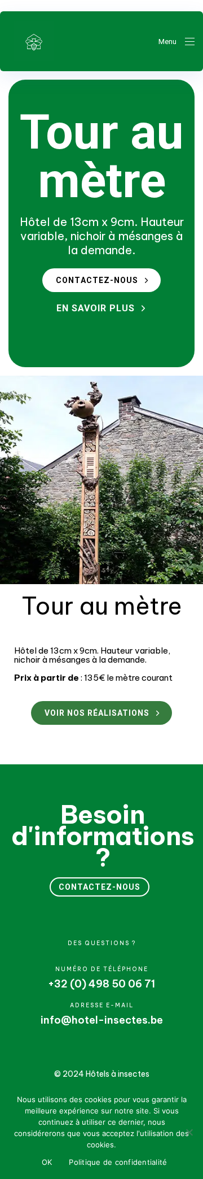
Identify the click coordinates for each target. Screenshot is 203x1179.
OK (47, 1162)
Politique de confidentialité (118, 1162)
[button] (176, 41)
